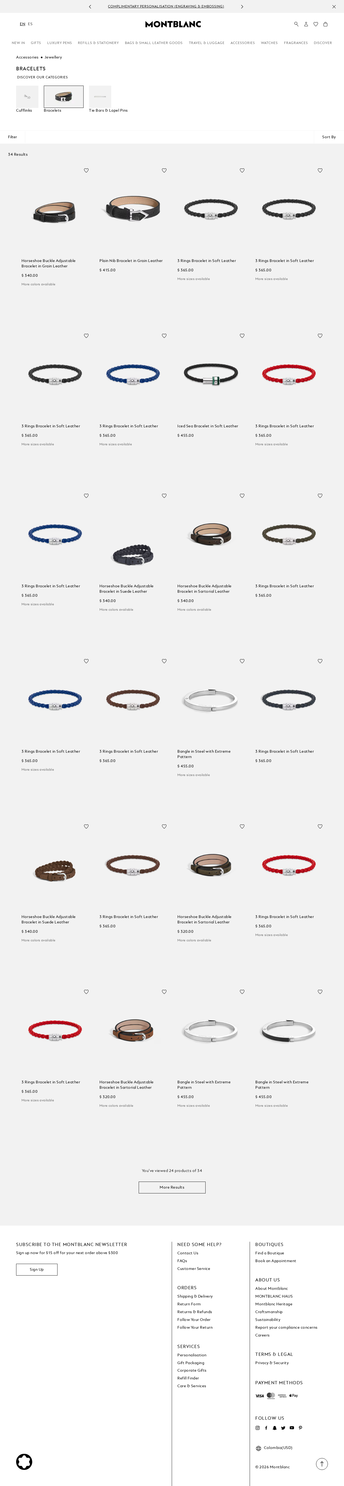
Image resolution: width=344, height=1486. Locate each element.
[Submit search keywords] (296, 24)
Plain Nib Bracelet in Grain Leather (131, 261)
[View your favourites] (315, 25)
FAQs (182, 1261)
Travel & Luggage (207, 43)
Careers (262, 1335)
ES (30, 24)
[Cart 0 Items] (325, 25)
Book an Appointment (275, 1261)
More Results (172, 1187)
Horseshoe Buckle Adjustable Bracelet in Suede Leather (126, 588)
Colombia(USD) (278, 1448)
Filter (12, 137)
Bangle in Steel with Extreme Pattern (204, 754)
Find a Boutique (269, 1253)
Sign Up (37, 1270)
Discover (323, 43)
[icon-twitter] (283, 1428)
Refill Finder (188, 1378)
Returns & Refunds (194, 1312)
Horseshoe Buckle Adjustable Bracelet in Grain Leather (49, 263)
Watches (269, 43)
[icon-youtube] (292, 1428)
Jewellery (53, 57)
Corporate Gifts (192, 1370)
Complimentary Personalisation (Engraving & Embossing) (166, 6)
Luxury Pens (59, 43)
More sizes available (193, 279)
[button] (306, 24)
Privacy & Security (272, 1363)
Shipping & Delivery (195, 1296)
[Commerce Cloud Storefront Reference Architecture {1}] (173, 24)
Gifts (36, 43)
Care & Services (191, 1386)
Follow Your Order (194, 1320)
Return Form (189, 1304)
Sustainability (267, 1320)
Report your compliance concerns (286, 1328)
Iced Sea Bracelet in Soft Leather (207, 426)
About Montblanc (271, 1289)
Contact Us (187, 1253)
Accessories (243, 43)
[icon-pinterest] (300, 1428)
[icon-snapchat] (275, 1428)
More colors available (38, 284)
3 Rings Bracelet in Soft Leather (206, 261)
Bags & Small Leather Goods (154, 43)
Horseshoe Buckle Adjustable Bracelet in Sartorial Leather (204, 588)
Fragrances (296, 43)
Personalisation (192, 1355)
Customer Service (193, 1269)
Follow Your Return (195, 1328)
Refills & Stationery (98, 43)
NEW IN (18, 43)
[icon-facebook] (266, 1428)
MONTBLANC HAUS (274, 1296)
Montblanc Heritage (273, 1304)
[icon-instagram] (257, 1428)
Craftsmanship (269, 1312)
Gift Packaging (190, 1363)
